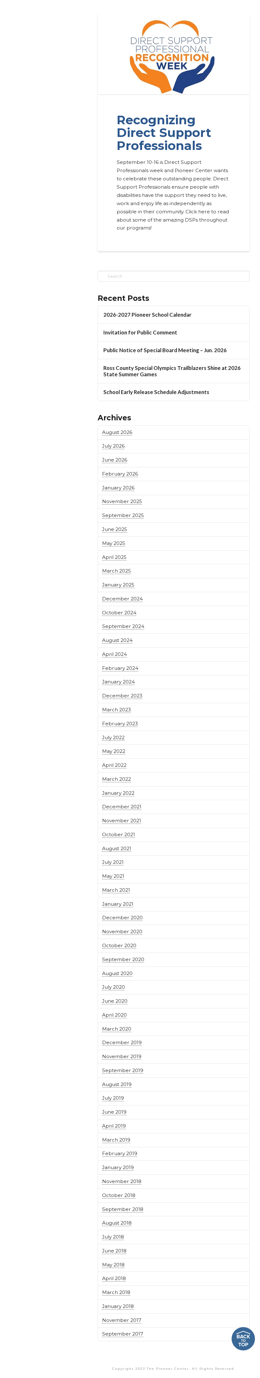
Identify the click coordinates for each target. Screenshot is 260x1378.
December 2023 (122, 696)
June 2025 (114, 529)
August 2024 (117, 640)
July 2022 (113, 737)
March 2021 (116, 890)
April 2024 (114, 654)
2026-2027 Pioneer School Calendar (147, 315)
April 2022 (114, 765)
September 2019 (122, 1070)
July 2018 (113, 1237)
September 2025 (123, 515)
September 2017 (122, 1334)
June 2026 (114, 460)
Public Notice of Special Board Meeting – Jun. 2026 (165, 350)
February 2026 (120, 474)
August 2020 (117, 973)
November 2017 (121, 1320)
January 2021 (117, 904)
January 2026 (118, 488)
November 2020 (122, 931)
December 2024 (122, 599)
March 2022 (116, 779)
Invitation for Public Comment (140, 332)
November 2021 (121, 821)
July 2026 (113, 446)
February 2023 (120, 724)
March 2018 (116, 1292)
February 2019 (119, 1153)
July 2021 (113, 862)
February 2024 (120, 668)
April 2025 (114, 557)
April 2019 (114, 1126)
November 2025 (122, 501)
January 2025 (118, 585)
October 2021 (118, 834)
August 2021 (116, 848)
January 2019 (118, 1167)
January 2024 (118, 682)
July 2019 (113, 1098)
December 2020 (122, 918)
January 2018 (118, 1306)
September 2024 (123, 626)
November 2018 (121, 1181)
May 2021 (113, 876)
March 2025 (116, 571)
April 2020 (114, 1015)
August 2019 (117, 1084)
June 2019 (114, 1112)
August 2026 (117, 432)
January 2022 (118, 793)
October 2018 (118, 1195)
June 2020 (114, 1001)
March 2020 (116, 1029)
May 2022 (113, 751)
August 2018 (117, 1223)
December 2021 (121, 807)
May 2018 (113, 1265)
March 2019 (116, 1140)
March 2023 (116, 710)
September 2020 (123, 959)
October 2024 (119, 613)
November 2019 (121, 1056)
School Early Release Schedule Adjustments (156, 392)
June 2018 (114, 1251)
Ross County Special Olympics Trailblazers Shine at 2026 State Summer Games (172, 371)
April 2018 (114, 1278)
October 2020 (119, 945)
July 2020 (113, 987)
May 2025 (113, 543)
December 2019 (122, 1042)
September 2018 (122, 1209)
